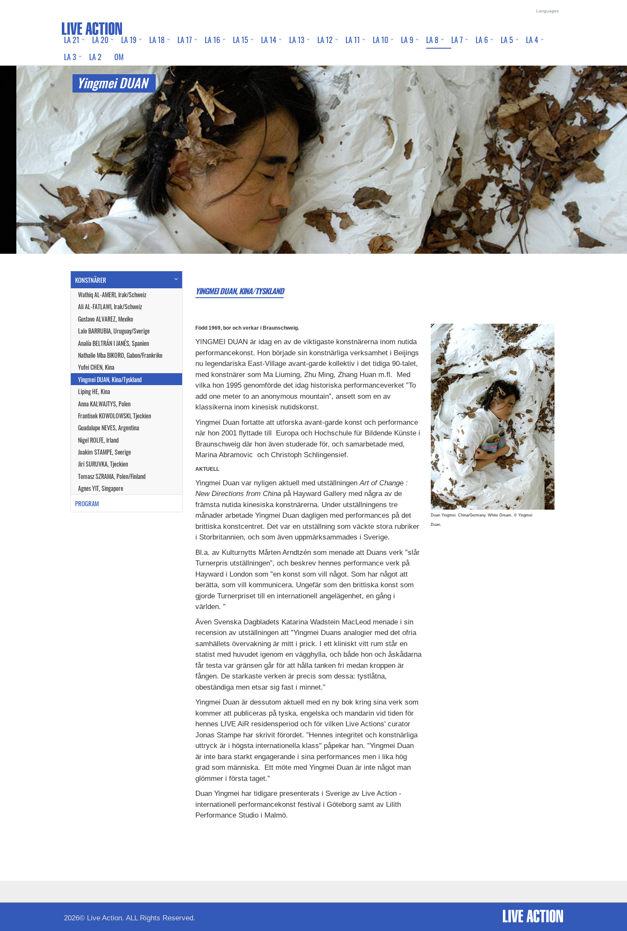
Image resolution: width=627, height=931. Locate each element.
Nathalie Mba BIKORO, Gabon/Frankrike (120, 355)
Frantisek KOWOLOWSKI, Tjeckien (114, 415)
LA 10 (380, 39)
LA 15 (240, 39)
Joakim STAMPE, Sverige (104, 451)
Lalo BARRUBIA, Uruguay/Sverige (114, 330)
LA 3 (70, 56)
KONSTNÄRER (90, 279)
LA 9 (407, 39)
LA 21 (71, 39)
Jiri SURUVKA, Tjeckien (103, 463)
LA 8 (432, 39)
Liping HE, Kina (94, 391)
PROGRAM (87, 503)
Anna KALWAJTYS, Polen (104, 403)
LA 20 (100, 39)
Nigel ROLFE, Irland (98, 439)
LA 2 (95, 56)
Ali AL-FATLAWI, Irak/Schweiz (110, 306)
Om (119, 56)
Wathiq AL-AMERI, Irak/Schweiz (112, 294)
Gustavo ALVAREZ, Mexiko (105, 318)
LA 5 (507, 39)
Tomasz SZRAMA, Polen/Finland (111, 476)
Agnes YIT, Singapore (100, 488)
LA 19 (128, 39)
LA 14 (268, 39)
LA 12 (325, 39)
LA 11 (352, 39)
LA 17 (184, 39)
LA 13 (297, 39)
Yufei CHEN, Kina (96, 367)
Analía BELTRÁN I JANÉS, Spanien (113, 343)
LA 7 (457, 39)
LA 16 (212, 39)
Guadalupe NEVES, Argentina (108, 427)
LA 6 (482, 39)
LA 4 (532, 39)
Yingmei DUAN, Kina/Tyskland (110, 379)
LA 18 (157, 39)
